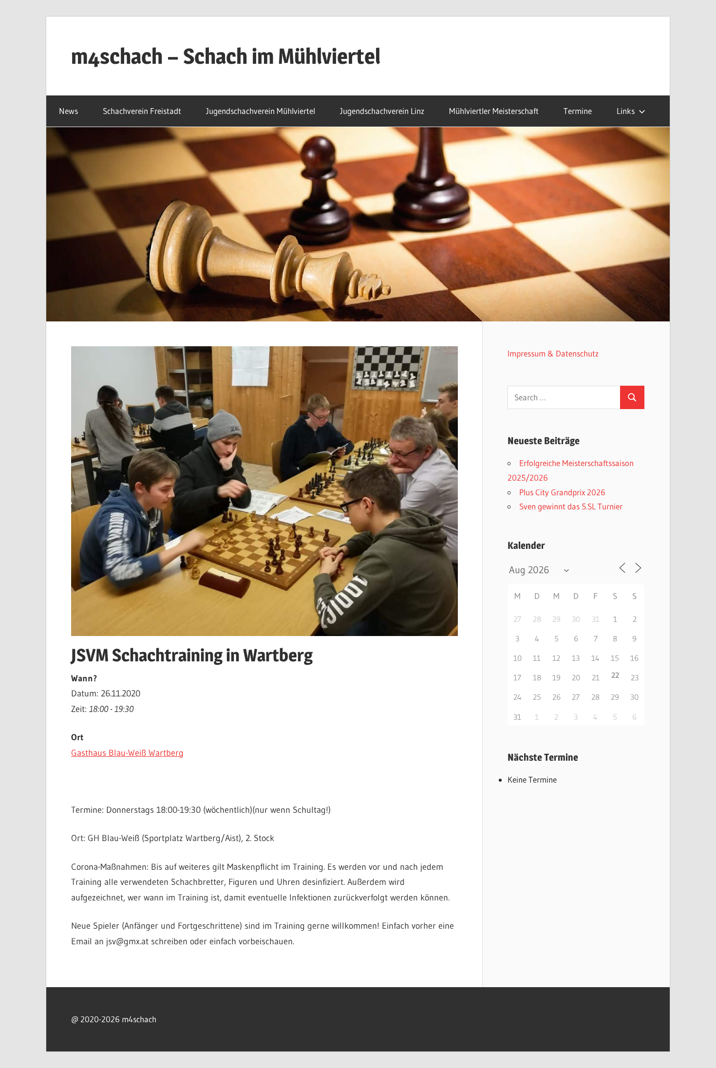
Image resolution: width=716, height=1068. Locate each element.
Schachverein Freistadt (142, 111)
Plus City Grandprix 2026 (562, 492)
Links (626, 111)
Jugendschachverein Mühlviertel (260, 111)
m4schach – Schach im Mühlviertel (225, 56)
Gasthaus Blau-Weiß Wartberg (127, 753)
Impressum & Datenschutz (553, 353)
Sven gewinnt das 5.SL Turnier (570, 506)
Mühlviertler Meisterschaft (494, 111)
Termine (578, 111)
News (68, 111)
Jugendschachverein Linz (382, 111)
